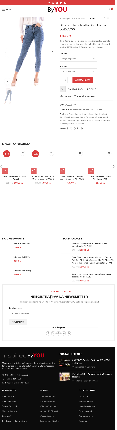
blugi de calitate (101, 114)
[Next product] (111, 18)
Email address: (15, 308)
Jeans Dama (85, 117)
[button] (5, 52)
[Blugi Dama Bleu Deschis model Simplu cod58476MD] (72, 161)
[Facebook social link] (49, 3)
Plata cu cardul (85, 411)
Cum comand (8, 396)
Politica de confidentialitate (14, 421)
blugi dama (88, 114)
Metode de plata (9, 411)
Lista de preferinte (87, 406)
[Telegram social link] (65, 3)
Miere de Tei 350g (22, 257)
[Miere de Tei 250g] (6, 246)
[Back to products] (107, 18)
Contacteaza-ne (86, 416)
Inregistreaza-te (86, 401)
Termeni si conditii (10, 406)
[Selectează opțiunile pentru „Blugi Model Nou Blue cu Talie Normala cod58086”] (34, 171)
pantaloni (91, 120)
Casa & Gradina (47, 416)
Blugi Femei (65, 117)
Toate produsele (47, 396)
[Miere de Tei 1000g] (6, 273)
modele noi (70, 120)
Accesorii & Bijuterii (49, 411)
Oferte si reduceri (48, 406)
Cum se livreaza (9, 401)
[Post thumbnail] (64, 363)
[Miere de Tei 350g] (6, 260)
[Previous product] (104, 18)
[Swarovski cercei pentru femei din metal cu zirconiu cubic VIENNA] (65, 246)
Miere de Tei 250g (22, 243)
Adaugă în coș (82, 80)
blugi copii (78, 114)
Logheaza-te (84, 396)
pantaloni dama (103, 120)
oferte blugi (81, 120)
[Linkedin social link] (61, 3)
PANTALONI (96, 109)
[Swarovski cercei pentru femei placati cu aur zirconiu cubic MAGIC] (65, 277)
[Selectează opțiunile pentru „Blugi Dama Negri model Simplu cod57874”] (91, 171)
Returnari (6, 416)
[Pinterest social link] (57, 3)
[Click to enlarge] (7, 81)
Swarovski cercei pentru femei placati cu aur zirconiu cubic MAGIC (91, 275)
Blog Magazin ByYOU (49, 421)
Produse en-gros (47, 401)
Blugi (71, 114)
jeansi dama (96, 117)
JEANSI (92, 18)
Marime (63, 66)
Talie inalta (79, 123)
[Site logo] (57, 9)
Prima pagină (65, 18)
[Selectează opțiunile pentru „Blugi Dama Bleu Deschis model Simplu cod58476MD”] (62, 171)
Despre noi (83, 421)
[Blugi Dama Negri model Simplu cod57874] (100, 161)
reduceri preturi (67, 123)
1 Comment (90, 367)
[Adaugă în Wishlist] (22, 153)
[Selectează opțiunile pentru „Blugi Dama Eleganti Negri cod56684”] (5, 171)
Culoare (63, 53)
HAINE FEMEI (80, 18)
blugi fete (75, 117)
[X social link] (53, 3)
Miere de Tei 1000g (22, 270)
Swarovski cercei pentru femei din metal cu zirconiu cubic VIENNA (91, 244)
